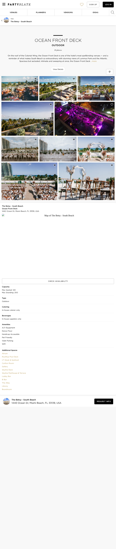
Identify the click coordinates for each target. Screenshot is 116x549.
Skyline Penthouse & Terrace (14, 373)
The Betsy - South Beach (21, 21)
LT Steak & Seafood (10, 360)
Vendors (68, 12)
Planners (41, 12)
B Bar (4, 379)
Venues (13, 12)
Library (5, 386)
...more (93, 61)
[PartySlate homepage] (19, 4)
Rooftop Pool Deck (10, 357)
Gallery (5, 366)
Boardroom (7, 389)
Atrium (5, 353)
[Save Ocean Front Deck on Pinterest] (109, 72)
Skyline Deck (7, 370)
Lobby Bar (6, 376)
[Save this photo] (35, 79)
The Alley (6, 383)
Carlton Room (8, 363)
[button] (81, 4)
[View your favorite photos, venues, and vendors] (81, 4)
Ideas (95, 12)
